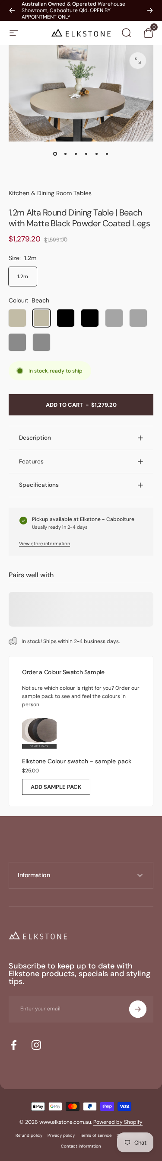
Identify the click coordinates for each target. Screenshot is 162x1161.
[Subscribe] (137, 1009)
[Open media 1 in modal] (137, 60)
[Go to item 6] (107, 153)
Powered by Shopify (118, 1122)
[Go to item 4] (86, 153)
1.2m (22, 276)
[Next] (149, 10)
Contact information (81, 1146)
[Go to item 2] (65, 153)
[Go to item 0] (55, 153)
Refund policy (29, 1135)
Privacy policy (61, 1135)
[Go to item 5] (97, 153)
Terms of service (95, 1135)
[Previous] (12, 10)
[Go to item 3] (76, 153)
